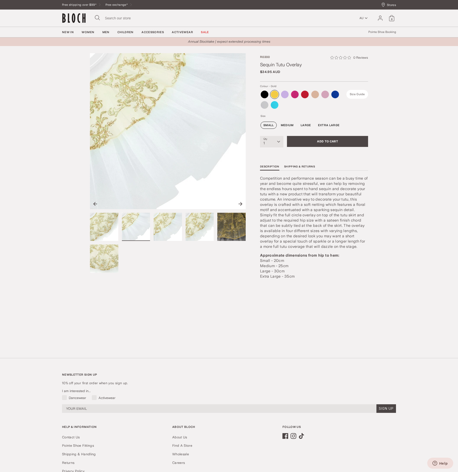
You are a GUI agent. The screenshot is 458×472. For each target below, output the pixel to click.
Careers (178, 463)
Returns (68, 463)
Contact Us (71, 437)
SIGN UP (386, 408)
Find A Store (182, 445)
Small (268, 125)
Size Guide (357, 94)
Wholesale (180, 454)
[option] (168, 133)
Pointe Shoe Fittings (78, 445)
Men (105, 32)
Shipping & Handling (79, 454)
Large (306, 125)
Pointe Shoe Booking (382, 32)
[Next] (240, 204)
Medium (287, 125)
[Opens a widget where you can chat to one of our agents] (440, 464)
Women (88, 32)
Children (125, 32)
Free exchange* (116, 4)
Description (269, 166)
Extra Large (329, 125)
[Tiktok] (301, 436)
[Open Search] (97, 17)
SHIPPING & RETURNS (299, 166)
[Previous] (95, 204)
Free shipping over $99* (79, 4)
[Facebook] (285, 436)
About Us (179, 437)
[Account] (380, 18)
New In (68, 32)
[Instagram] (293, 436)
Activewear (182, 32)
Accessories (152, 32)
